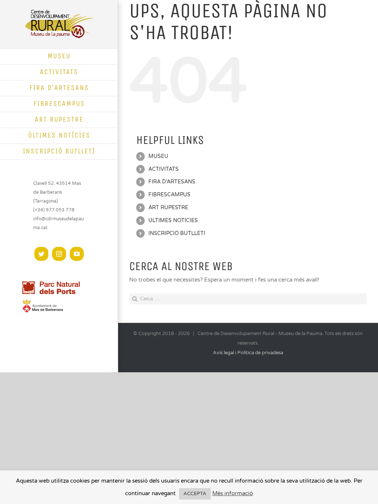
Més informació (232, 493)
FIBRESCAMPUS (169, 194)
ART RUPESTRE (168, 207)
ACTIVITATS (163, 169)
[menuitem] (59, 56)
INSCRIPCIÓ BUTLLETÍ (176, 233)
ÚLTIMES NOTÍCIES (173, 220)
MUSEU (158, 156)
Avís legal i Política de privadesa (248, 353)
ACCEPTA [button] (194, 494)
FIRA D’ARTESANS (171, 182)
